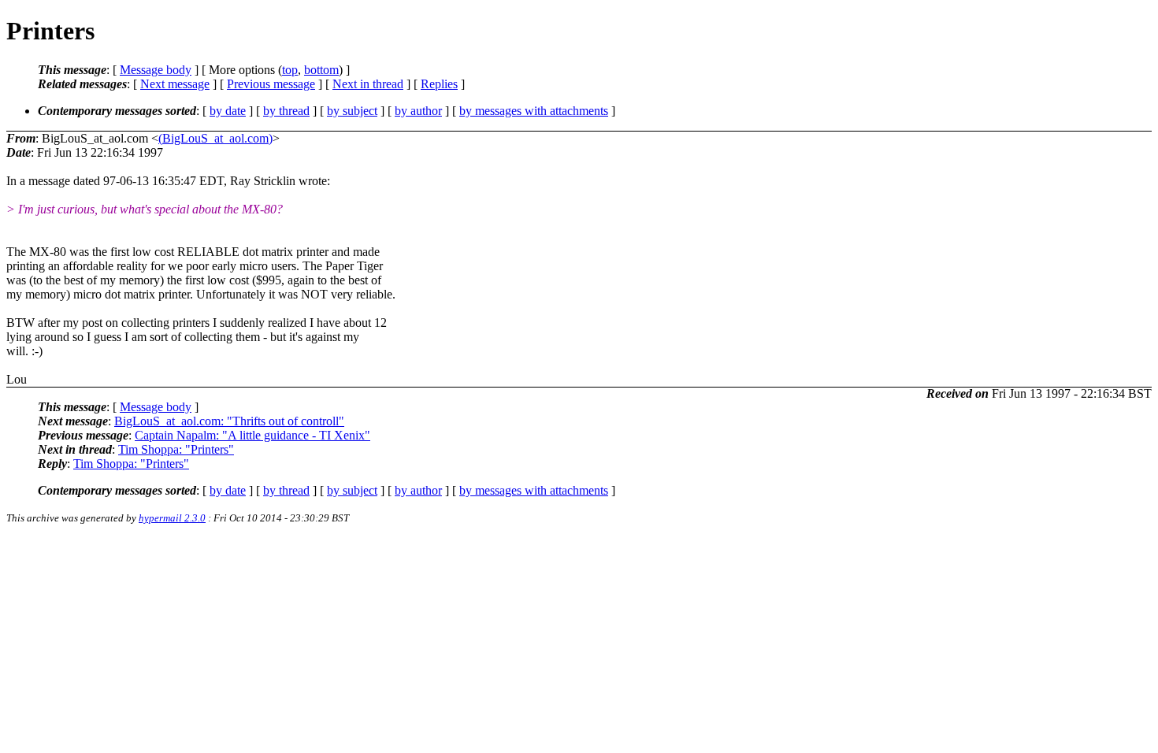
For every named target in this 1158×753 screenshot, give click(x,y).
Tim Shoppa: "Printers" (176, 449)
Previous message (271, 84)
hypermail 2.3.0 (172, 518)
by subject (352, 110)
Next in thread (367, 84)
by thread (286, 110)
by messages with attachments (533, 110)
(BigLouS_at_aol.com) (215, 138)
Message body (155, 69)
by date (228, 110)
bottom (321, 69)
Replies (439, 84)
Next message (175, 84)
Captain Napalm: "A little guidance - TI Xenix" (252, 435)
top (290, 69)
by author (418, 110)
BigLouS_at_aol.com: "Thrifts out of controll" (229, 421)
